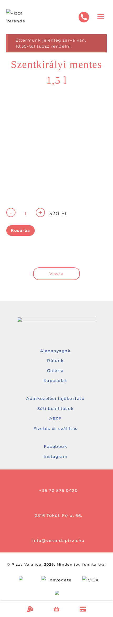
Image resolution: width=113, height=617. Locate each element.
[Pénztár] (82, 609)
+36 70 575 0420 (58, 490)
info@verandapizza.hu (58, 540)
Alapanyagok (55, 350)
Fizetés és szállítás (55, 428)
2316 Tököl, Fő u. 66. (58, 515)
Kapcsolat (55, 380)
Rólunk (55, 360)
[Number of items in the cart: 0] (57, 609)
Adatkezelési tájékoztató (55, 398)
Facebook (55, 446)
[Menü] (30, 609)
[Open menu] (100, 17)
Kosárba (20, 230)
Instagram (56, 456)
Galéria (55, 370)
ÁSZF (55, 418)
